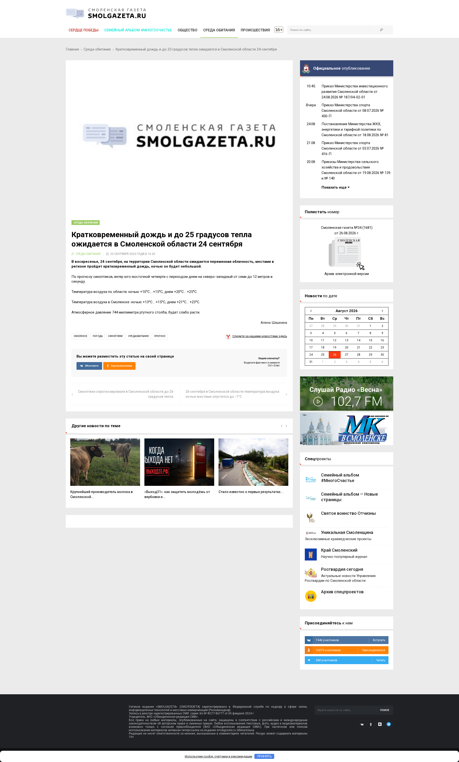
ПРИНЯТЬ (264, 756)
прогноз (159, 336)
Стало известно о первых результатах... (251, 492)
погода (98, 336)
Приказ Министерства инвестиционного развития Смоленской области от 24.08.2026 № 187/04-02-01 (355, 91)
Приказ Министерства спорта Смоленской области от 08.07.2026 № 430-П (353, 110)
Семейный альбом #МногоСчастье (138, 30)
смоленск (80, 336)
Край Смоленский (339, 550)
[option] (105, 471)
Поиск (384, 710)
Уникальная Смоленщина (347, 532)
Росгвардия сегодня (342, 569)
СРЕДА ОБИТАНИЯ (219, 30)
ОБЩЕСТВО (187, 30)
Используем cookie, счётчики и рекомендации (218, 756)
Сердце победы (83, 30)
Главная (72, 49)
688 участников (350, 660)
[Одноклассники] (371, 724)
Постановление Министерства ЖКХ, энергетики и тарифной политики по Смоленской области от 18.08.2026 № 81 (355, 129)
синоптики (115, 336)
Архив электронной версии (346, 274)
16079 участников (350, 650)
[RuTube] (380, 724)
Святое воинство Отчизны (348, 513)
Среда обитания (97, 49)
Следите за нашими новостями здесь (259, 336)
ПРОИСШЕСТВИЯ (255, 30)
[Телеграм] (389, 724)
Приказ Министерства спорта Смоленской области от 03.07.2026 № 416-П (353, 148)
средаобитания (138, 336)
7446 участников (350, 640)
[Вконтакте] (362, 724)
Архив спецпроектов (342, 591)
